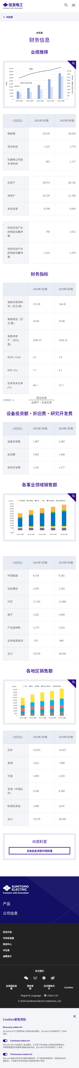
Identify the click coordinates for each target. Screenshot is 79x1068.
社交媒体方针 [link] (49, 987)
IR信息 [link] (9, 17)
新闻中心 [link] (7, 944)
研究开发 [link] (7, 932)
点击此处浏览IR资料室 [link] (40, 851)
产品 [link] (6, 903)
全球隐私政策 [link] (11, 987)
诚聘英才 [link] (7, 956)
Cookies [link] (68, 987)
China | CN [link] (52, 995)
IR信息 (39, 32)
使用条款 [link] (30, 987)
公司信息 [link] (10, 913)
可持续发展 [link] (8, 938)
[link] (13, 5)
